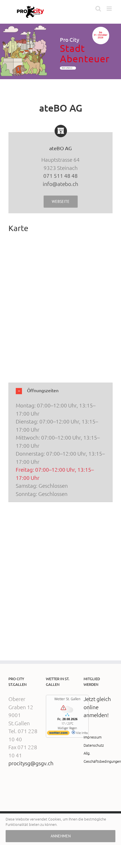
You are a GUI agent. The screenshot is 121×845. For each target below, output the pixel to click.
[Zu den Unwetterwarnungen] (67, 715)
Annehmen (61, 836)
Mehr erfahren (67, 68)
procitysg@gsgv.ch (30, 763)
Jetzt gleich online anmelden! (97, 706)
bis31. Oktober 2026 (100, 35)
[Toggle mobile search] (98, 9)
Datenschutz (94, 745)
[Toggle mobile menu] (110, 9)
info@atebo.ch (60, 183)
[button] (60, 390)
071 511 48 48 (60, 175)
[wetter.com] (58, 734)
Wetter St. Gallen (67, 699)
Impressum (93, 737)
